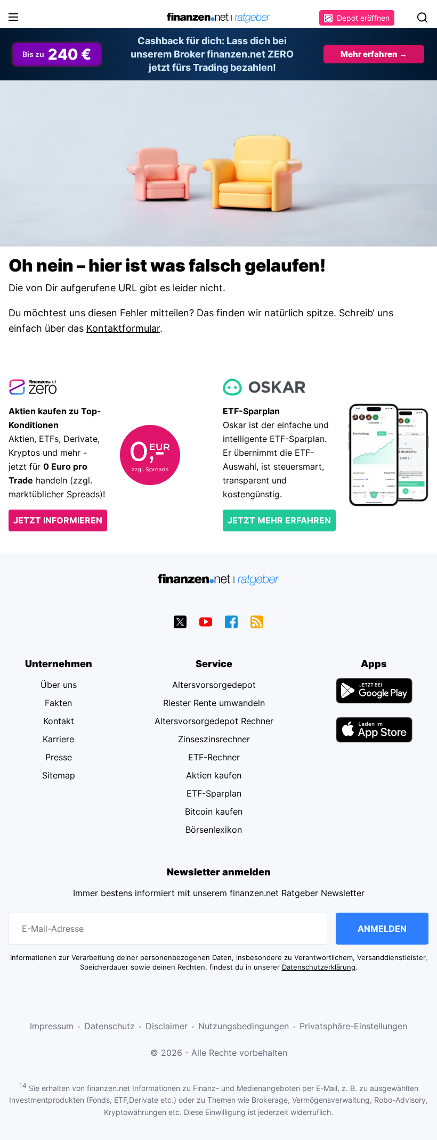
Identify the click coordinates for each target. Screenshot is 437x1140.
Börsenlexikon (213, 829)
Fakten (58, 703)
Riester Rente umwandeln (214, 703)
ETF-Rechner (214, 757)
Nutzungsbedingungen (243, 1026)
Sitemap (58, 775)
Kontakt (58, 721)
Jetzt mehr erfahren (279, 520)
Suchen (422, 17)
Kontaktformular (123, 328)
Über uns (59, 684)
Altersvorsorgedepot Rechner (214, 721)
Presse (58, 757)
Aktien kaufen (213, 775)
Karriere (58, 739)
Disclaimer (166, 1026)
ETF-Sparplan (214, 793)
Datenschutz (109, 1026)
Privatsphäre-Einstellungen (353, 1026)
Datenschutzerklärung (318, 967)
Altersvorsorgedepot (214, 684)
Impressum (52, 1026)
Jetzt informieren (57, 520)
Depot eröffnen (363, 17)
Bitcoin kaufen (213, 811)
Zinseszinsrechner (214, 739)
